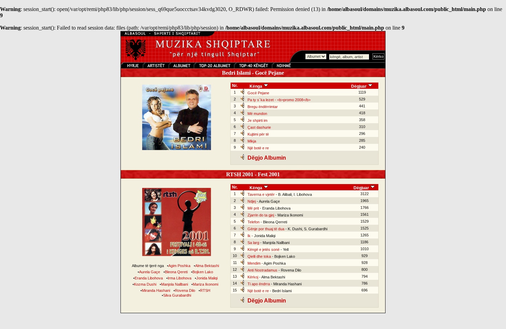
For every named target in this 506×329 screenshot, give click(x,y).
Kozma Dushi (145, 284)
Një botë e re (258, 148)
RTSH (205, 290)
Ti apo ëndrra (258, 284)
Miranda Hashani (156, 290)
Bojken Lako (202, 272)
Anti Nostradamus (262, 270)
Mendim (254, 263)
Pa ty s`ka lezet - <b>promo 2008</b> (278, 100)
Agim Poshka (179, 266)
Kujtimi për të (258, 134)
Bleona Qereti (176, 272)
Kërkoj (252, 277)
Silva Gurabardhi (177, 295)
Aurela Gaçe (149, 272)
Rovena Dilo (185, 290)
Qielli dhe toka (259, 256)
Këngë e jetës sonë (263, 249)
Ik (249, 236)
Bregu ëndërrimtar (262, 107)
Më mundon (257, 114)
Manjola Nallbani (174, 284)
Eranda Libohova (149, 278)
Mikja (251, 141)
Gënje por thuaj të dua (265, 229)
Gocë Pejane (258, 93)
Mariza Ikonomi (205, 284)
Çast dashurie (259, 127)
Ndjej (251, 201)
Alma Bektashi (207, 266)
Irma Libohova (179, 278)
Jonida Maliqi (207, 278)
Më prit (253, 208)
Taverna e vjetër (261, 194)
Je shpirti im (257, 120)
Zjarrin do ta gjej (260, 215)
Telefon (253, 222)
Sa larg (253, 243)
